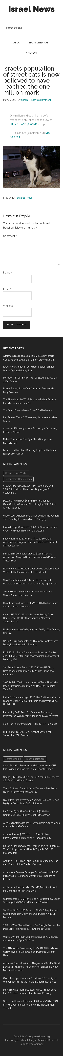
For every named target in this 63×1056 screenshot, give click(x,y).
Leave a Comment (41, 100)
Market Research (49, 1040)
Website (8, 305)
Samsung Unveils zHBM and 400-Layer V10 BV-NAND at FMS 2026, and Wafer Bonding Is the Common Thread (31, 1005)
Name (7, 272)
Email (7, 289)
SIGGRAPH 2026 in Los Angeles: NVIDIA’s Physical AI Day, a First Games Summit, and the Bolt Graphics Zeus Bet (30, 686)
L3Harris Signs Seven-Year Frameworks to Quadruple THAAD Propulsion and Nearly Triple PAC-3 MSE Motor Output (31, 849)
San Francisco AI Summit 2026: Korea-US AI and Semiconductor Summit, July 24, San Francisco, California (28, 671)
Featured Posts (24, 197)
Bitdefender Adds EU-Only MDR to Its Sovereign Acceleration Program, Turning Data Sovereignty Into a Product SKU (30, 542)
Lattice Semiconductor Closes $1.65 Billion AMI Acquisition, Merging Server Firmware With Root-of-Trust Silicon (30, 557)
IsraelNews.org (42, 1036)
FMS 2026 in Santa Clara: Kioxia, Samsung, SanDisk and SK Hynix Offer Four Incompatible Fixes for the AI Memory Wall (31, 656)
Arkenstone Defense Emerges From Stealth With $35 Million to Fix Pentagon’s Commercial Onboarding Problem (30, 876)
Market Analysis (29, 1040)
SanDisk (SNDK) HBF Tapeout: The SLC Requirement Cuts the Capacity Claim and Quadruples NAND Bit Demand (30, 914)
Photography (36, 1044)
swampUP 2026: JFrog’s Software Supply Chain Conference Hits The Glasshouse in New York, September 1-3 (28, 618)
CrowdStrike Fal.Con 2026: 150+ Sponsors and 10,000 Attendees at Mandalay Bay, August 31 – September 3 (28, 489)
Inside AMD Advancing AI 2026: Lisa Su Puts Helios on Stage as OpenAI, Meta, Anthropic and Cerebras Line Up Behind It (31, 701)
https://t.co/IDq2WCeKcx (24, 124)
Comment (10, 236)
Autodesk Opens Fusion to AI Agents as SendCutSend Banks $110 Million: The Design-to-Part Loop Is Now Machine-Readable (31, 967)
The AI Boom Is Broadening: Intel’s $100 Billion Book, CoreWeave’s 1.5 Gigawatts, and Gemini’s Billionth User (30, 952)
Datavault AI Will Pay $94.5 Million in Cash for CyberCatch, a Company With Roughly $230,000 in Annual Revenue (29, 504)
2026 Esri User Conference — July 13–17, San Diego (30, 724)
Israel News (31, 9)
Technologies (12, 1040)
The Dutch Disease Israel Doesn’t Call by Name (27, 410)
